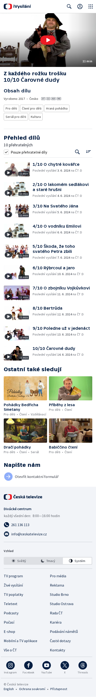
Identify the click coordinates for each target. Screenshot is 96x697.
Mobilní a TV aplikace (20, 640)
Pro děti (11, 108)
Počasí (9, 622)
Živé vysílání (13, 585)
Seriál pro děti (16, 117)
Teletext (10, 603)
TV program (13, 576)
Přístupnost (58, 689)
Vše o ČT (10, 650)
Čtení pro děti (32, 108)
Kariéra (56, 622)
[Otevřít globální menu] (90, 6)
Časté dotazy (60, 640)
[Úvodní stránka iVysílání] (17, 6)
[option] (18, 561)
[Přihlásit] (80, 6)
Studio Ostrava (61, 603)
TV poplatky (13, 594)
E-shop (9, 631)
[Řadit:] (88, 151)
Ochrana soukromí (32, 689)
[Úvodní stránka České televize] (23, 497)
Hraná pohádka (57, 108)
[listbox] (48, 561)
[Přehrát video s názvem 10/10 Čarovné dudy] (48, 40)
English (9, 689)
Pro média (58, 576)
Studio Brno (59, 594)
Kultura (36, 117)
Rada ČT (56, 613)
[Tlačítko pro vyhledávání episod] (77, 152)
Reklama (57, 585)
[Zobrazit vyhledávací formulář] (69, 6)
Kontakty (57, 650)
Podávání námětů (64, 631)
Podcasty (11, 613)
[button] (48, 40)
